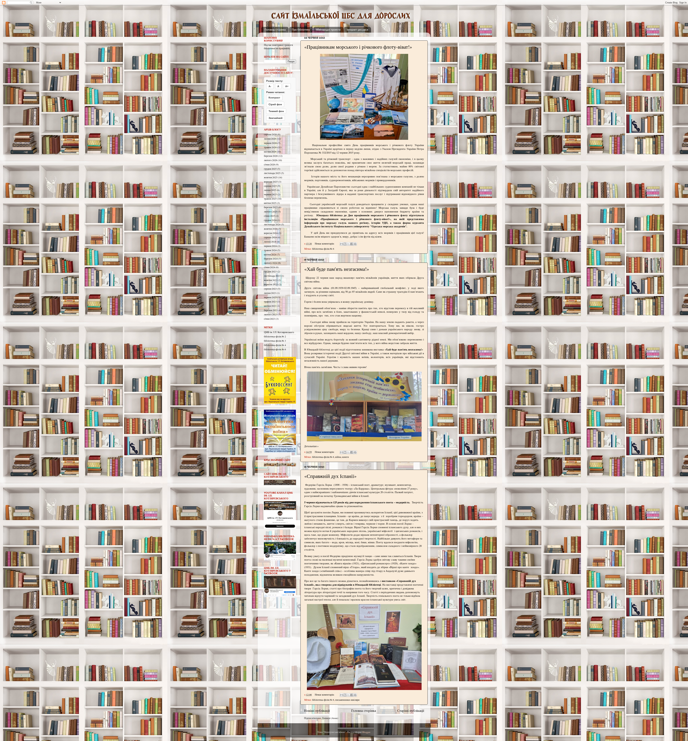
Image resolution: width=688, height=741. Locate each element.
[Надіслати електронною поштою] (341, 244)
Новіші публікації (317, 710)
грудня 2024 (270, 220)
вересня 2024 (271, 233)
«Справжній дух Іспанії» (330, 476)
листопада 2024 (272, 224)
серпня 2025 (270, 186)
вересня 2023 (271, 284)
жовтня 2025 (270, 177)
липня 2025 (270, 190)
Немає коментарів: (325, 243)
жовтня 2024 (270, 228)
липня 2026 (270, 138)
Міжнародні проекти (328, 29)
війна (338, 457)
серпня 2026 (270, 134)
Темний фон (276, 111)
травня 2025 (270, 198)
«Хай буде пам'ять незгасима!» (336, 268)
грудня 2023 (270, 271)
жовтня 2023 (270, 280)
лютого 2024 (270, 263)
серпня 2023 (270, 288)
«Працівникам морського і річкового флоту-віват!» (358, 46)
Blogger (366, 732)
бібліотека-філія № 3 (275, 340)
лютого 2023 (270, 314)
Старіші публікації (410, 710)
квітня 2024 (270, 254)
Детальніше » (311, 446)
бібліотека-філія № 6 (323, 248)
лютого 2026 (270, 160)
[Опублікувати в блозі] (345, 244)
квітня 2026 (270, 151)
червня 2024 (270, 246)
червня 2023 (270, 297)
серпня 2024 (270, 237)
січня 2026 (269, 164)
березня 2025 (271, 207)
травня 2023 (270, 301)
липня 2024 (270, 241)
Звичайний (276, 118)
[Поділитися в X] (348, 244)
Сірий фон (275, 104)
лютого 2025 (270, 211)
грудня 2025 (270, 168)
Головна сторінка (275, 29)
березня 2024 (271, 258)
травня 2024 (270, 250)
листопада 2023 (272, 275)
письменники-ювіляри (347, 699)
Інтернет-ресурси (357, 29)
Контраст (274, 97)
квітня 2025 (270, 203)
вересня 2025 (271, 181)
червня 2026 (270, 143)
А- (270, 86)
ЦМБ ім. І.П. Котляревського (279, 332)
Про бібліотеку (301, 29)
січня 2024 (269, 267)
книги (345, 457)
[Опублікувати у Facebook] (351, 244)
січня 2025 (269, 215)
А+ (286, 86)
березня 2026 (271, 156)
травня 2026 (270, 147)
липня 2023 (270, 293)
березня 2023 (271, 310)
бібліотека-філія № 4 (275, 345)
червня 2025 (270, 194)
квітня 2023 (270, 305)
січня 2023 (269, 318)
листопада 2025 (272, 173)
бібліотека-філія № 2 (275, 336)
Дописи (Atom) (330, 718)
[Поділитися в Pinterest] (355, 244)
